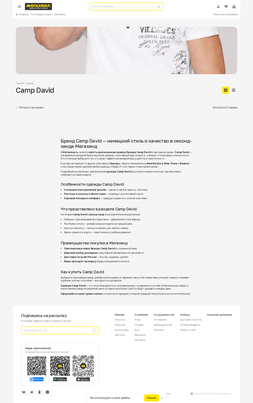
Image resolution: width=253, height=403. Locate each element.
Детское (120, 334)
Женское (120, 319)
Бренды (30, 83)
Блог (137, 329)
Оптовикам (160, 319)
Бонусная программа (226, 14)
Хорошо (151, 397)
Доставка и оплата (191, 319)
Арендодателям (163, 324)
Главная (20, 83)
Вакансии (140, 334)
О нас (138, 319)
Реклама (159, 329)
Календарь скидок (41, 14)
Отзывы (139, 324)
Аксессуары (122, 329)
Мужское (120, 324)
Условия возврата (190, 324)
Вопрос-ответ (188, 329)
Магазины (60, 14)
